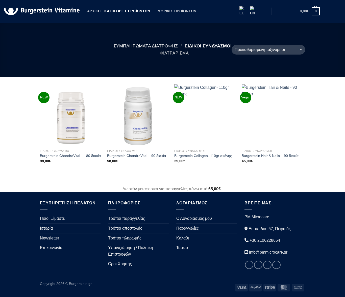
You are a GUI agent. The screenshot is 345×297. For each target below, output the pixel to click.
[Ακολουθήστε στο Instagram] (331, 11)
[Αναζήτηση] (265, 11)
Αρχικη (94, 11)
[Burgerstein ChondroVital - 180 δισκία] (71, 115)
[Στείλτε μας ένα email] (338, 11)
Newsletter (49, 238)
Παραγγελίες (187, 228)
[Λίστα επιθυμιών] (277, 11)
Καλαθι (182, 238)
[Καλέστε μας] (276, 265)
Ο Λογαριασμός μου (194, 218)
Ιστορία (46, 228)
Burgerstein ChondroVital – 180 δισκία (70, 156)
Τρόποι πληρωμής (124, 238)
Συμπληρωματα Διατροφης (145, 45)
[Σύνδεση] (289, 11)
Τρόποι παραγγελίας (126, 218)
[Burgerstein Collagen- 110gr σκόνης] (205, 115)
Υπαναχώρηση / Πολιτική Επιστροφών (130, 251)
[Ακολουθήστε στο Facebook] (325, 11)
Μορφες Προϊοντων (177, 11)
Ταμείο (182, 248)
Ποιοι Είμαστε (52, 218)
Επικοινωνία (51, 248)
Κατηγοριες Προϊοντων (127, 11)
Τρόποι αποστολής (125, 228)
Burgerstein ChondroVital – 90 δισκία (136, 156)
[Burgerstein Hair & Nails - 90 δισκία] (273, 115)
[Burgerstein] (42, 11)
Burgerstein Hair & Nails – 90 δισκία (270, 156)
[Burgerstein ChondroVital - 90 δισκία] (138, 115)
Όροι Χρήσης (120, 264)
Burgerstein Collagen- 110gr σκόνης (203, 156)
